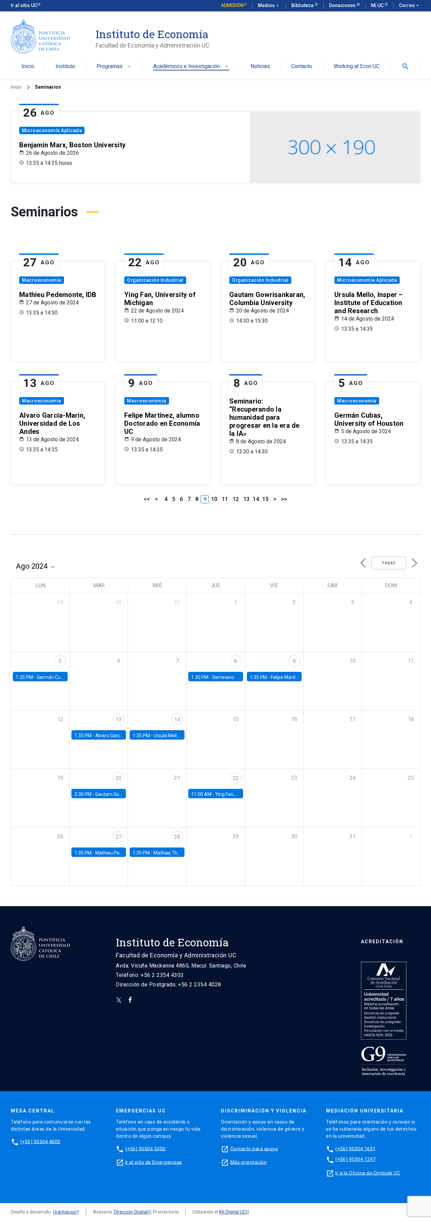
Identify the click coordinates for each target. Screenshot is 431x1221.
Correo (409, 5)
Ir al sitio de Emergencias (153, 1162)
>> (284, 499)
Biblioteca (302, 5)
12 (236, 499)
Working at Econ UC (356, 66)
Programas (114, 66)
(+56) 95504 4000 (40, 1141)
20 (118, 778)
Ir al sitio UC (24, 5)
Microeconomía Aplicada (52, 130)
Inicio (28, 66)
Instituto (65, 66)
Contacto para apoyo (254, 1148)
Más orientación (248, 1162)
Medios (269, 5)
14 (256, 499)
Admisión (232, 5)
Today (389, 563)
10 (214, 499)
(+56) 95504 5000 (145, 1148)
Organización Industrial (155, 280)
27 (118, 837)
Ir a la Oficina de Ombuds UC (367, 1172)
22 (236, 778)
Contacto (301, 66)
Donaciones (343, 5)
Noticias (260, 66)
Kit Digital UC (232, 1212)
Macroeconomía (41, 280)
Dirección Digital (130, 1212)
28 (177, 837)
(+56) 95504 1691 (355, 1148)
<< (147, 499)
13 (246, 499)
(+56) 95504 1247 (355, 1159)
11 (225, 499)
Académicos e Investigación (191, 66)
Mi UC (378, 5)
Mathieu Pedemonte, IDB (121, 853)
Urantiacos (64, 1212)
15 (265, 499)
